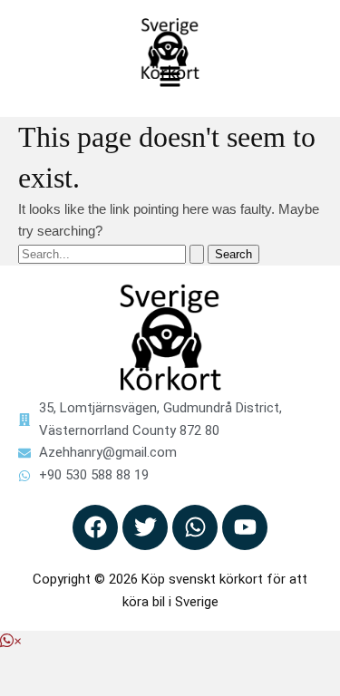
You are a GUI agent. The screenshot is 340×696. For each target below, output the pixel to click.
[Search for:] (113, 253)
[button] (169, 79)
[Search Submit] (196, 254)
